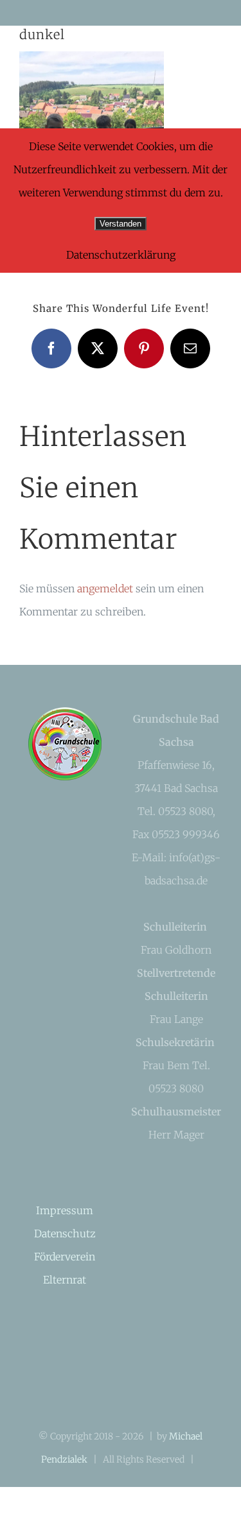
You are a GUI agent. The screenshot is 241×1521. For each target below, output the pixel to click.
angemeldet (105, 588)
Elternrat (64, 1279)
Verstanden (120, 223)
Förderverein (64, 1256)
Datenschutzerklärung (120, 254)
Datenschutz (65, 1233)
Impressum (64, 1210)
